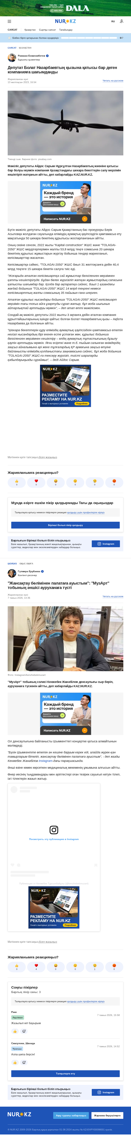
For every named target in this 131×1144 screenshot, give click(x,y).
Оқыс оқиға (26, 563)
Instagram (108, 543)
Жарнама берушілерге (107, 1115)
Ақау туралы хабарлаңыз (71, 1115)
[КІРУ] (121, 21)
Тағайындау (65, 29)
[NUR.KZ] (65, 21)
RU (113, 21)
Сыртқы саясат (47, 29)
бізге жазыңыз (48, 457)
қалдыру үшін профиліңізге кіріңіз (85, 512)
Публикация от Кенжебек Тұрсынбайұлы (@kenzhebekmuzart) (54, 883)
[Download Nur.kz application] (65, 8)
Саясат (12, 29)
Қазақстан (30, 29)
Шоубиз (12, 563)
